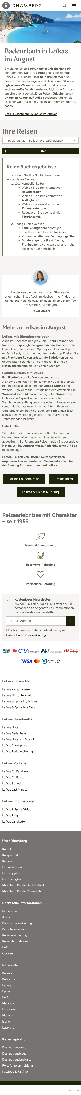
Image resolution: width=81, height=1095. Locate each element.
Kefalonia (8, 979)
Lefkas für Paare (13, 777)
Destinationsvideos (15, 1047)
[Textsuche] (64, 5)
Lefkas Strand (11, 783)
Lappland (8, 1027)
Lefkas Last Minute (15, 789)
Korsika (7, 973)
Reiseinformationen (15, 941)
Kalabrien (8, 1009)
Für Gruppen (10, 873)
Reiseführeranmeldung (17, 1065)
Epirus (6, 991)
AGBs (6, 917)
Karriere (7, 861)
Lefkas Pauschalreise (16, 689)
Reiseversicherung (14, 935)
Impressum (9, 911)
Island (6, 1021)
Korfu (6, 997)
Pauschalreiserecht (15, 929)
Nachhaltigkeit (12, 879)
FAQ (5, 947)
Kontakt (7, 849)
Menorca (8, 1003)
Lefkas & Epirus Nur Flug (18, 707)
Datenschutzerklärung (17, 923)
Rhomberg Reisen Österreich (21, 891)
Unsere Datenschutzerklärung (26, 635)
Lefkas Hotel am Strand (18, 739)
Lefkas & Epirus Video (16, 809)
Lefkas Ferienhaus (14, 733)
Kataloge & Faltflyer (15, 1071)
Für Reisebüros (12, 867)
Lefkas (6, 985)
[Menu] (74, 5)
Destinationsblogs (14, 1053)
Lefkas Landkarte (13, 821)
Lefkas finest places (15, 745)
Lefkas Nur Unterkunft (17, 695)
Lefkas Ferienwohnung (17, 751)
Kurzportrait (10, 855)
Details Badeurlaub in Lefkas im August (31, 114)
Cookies (7, 953)
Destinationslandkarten (17, 1059)
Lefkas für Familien (15, 771)
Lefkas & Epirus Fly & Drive (19, 701)
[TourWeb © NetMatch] (73, 1090)
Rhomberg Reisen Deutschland (23, 885)
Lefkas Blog (10, 815)
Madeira (7, 1015)
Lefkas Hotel (10, 727)
